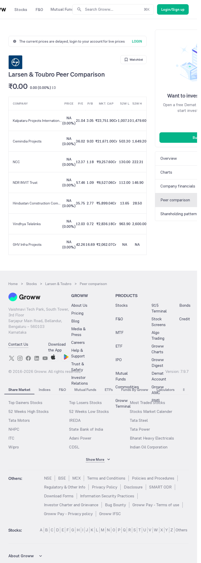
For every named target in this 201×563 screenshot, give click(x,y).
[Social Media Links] (11, 358)
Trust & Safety (77, 366)
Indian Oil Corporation (149, 447)
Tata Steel (139, 420)
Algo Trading (158, 335)
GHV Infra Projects (27, 244)
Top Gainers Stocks (25, 402)
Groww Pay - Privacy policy (68, 513)
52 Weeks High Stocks (28, 411)
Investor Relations (79, 380)
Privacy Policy (104, 487)
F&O (119, 319)
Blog (75, 321)
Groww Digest (158, 362)
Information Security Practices (107, 496)
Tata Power (140, 429)
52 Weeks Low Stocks (89, 411)
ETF (118, 346)
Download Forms (59, 496)
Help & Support (78, 353)
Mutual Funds (121, 376)
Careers (78, 342)
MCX (76, 478)
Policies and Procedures (153, 478)
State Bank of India (86, 429)
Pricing (77, 313)
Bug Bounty (115, 505)
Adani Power (80, 438)
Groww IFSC (110, 513)
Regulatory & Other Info (64, 487)
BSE (62, 478)
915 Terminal (159, 308)
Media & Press (78, 331)
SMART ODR (160, 487)
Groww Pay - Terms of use (155, 505)
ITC (11, 438)
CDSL (74, 447)
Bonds (185, 305)
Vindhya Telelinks (27, 223)
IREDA (75, 420)
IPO (118, 359)
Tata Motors (19, 420)
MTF (119, 332)
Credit (184, 319)
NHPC (13, 429)
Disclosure (133, 487)
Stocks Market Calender (151, 411)
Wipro (13, 447)
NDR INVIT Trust (25, 182)
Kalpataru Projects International (37, 120)
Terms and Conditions (106, 478)
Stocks (121, 305)
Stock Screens (159, 321)
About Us (79, 305)
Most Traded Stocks (147, 402)
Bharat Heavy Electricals (152, 438)
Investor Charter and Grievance (71, 505)
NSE (48, 478)
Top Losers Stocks (85, 402)
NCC (16, 162)
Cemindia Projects (27, 141)
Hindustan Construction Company (37, 203)
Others (181, 530)
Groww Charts (158, 349)
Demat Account (159, 376)
